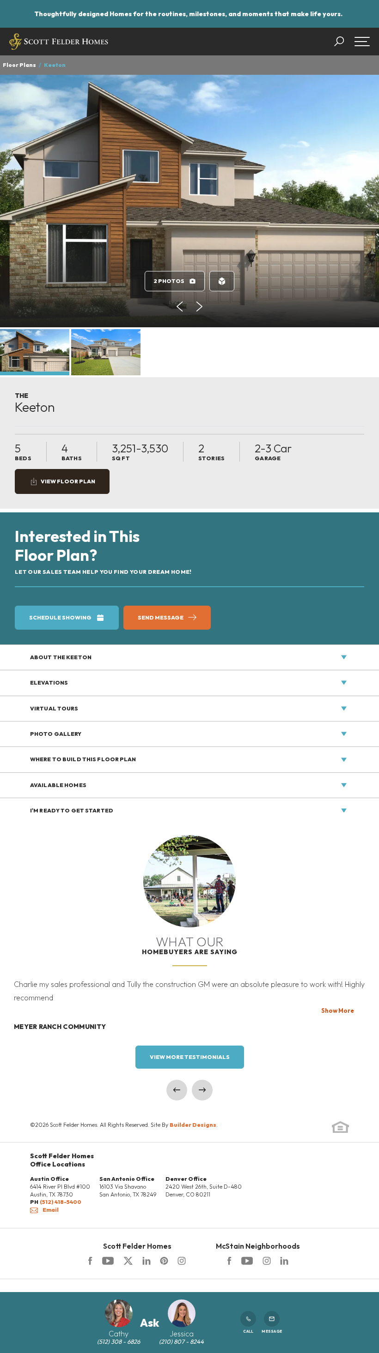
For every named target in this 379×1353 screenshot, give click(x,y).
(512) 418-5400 (60, 1201)
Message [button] (272, 1331)
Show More (337, 1010)
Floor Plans (19, 64)
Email (51, 1209)
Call (248, 1331)
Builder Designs (193, 1124)
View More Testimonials (190, 1056)
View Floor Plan (68, 481)
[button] (344, 41)
